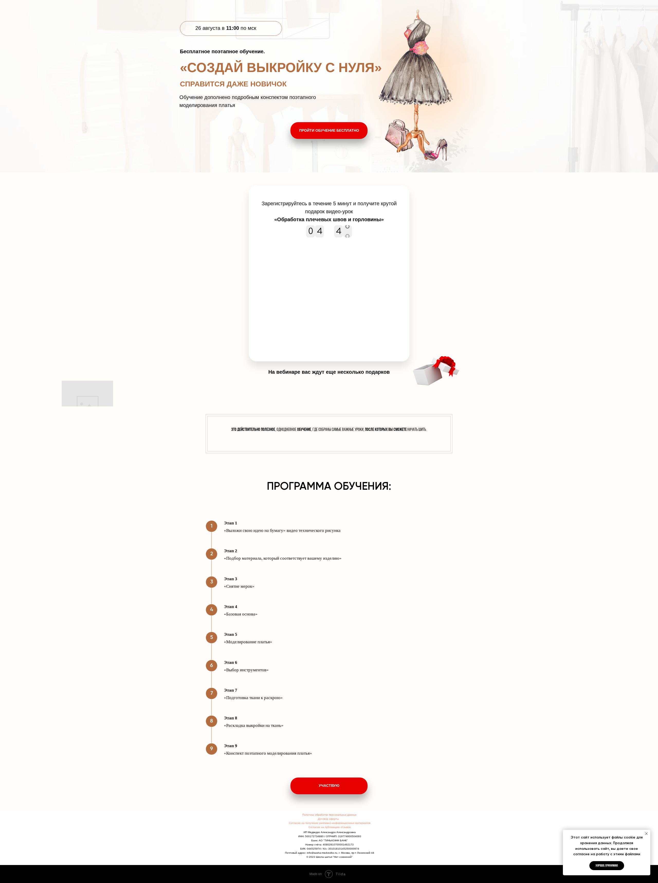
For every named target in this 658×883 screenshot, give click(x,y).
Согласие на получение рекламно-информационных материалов (329, 823)
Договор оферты (328, 818)
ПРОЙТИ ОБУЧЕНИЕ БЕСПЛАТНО (329, 130)
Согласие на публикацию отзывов (329, 827)
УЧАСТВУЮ (329, 785)
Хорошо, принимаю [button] (607, 865)
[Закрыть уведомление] (646, 833)
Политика (308, 814)
